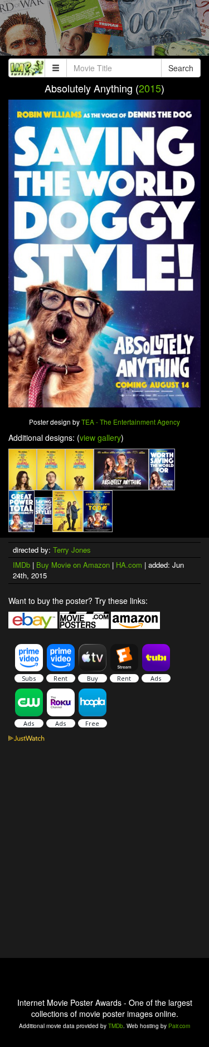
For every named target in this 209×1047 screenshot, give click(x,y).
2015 (150, 88)
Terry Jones (72, 549)
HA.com (129, 564)
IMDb (21, 564)
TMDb (115, 1026)
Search (180, 67)
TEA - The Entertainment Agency (130, 421)
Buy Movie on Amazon (73, 564)
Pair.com (179, 1026)
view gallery (100, 437)
